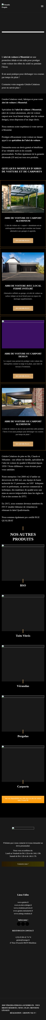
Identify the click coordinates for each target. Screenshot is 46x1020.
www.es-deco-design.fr (23, 905)
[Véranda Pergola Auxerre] (7, 6)
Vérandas (23, 686)
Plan (26, 1008)
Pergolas (23, 736)
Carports (23, 786)
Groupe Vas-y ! (29, 1013)
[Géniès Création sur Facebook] (19, 924)
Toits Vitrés (23, 635)
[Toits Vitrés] (23, 613)
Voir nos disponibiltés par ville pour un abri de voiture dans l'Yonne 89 (23, 799)
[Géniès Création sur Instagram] (27, 924)
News (20, 1008)
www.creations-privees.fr (23, 908)
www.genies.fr (23, 902)
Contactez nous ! (23, 864)
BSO (23, 585)
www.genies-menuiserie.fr (23, 911)
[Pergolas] (23, 713)
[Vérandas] (23, 663)
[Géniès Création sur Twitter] (23, 924)
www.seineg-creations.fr (23, 914)
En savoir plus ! (23, 240)
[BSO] (23, 562)
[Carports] (23, 764)
